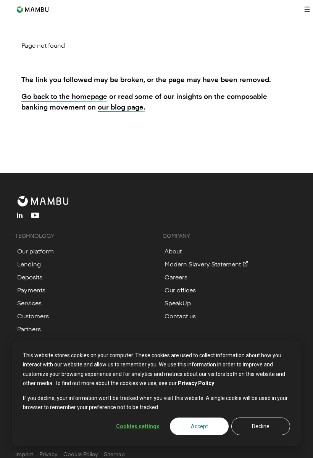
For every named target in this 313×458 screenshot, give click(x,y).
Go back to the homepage (64, 96)
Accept (199, 426)
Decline (260, 426)
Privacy (48, 454)
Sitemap (114, 454)
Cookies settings (138, 426)
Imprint (24, 454)
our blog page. (121, 106)
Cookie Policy (80, 454)
